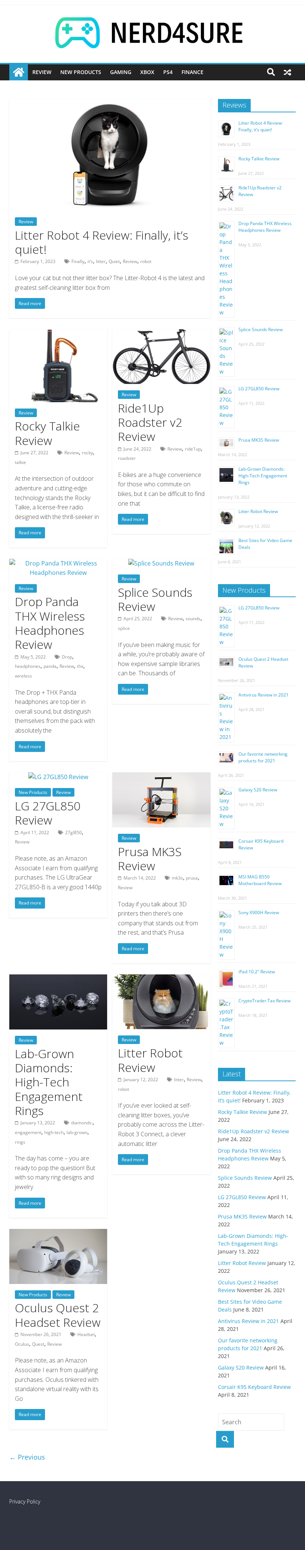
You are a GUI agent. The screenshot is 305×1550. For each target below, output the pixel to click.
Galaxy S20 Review (257, 790)
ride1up (193, 449)
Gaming (120, 72)
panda (50, 666)
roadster (127, 458)
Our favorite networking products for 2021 (263, 757)
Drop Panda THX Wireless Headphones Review (50, 622)
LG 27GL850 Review (47, 813)
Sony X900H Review (258, 912)
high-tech (54, 1132)
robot (145, 261)
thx (80, 666)
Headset (86, 1334)
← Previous (27, 1457)
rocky (87, 452)
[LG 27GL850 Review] (58, 777)
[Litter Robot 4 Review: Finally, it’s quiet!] (110, 103)
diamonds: (82, 1123)
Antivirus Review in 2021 (263, 695)
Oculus (22, 1344)
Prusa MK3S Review (150, 858)
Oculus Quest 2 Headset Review (57, 1315)
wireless (23, 676)
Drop (67, 657)
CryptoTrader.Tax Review (264, 1000)
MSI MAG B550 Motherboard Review (260, 880)
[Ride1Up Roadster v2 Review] (161, 334)
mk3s (177, 878)
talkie (20, 462)
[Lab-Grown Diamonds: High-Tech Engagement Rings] (58, 979)
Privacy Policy (24, 1501)
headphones (28, 666)
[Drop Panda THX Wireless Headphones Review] (58, 563)
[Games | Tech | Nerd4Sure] (18, 72)
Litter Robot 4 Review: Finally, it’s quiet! (101, 242)
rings (20, 1142)
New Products (80, 72)
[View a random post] (287, 72)
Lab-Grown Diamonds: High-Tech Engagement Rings (49, 1082)
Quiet (114, 261)
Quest (38, 1344)
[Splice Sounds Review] (161, 563)
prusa (192, 878)
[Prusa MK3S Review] (161, 777)
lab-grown (77, 1132)
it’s (90, 261)
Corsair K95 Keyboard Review (254, 1386)
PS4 (168, 72)
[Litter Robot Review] (161, 979)
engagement (28, 1132)
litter (101, 261)
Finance (192, 72)
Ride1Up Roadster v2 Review (150, 422)
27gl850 (73, 832)
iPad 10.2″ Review (256, 971)
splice (124, 628)
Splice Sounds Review (155, 599)
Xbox (147, 72)
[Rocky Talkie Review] (58, 334)
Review (41, 72)
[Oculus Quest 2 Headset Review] (58, 1233)
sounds (193, 618)
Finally (77, 261)
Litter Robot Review (150, 1060)
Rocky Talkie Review (47, 433)
